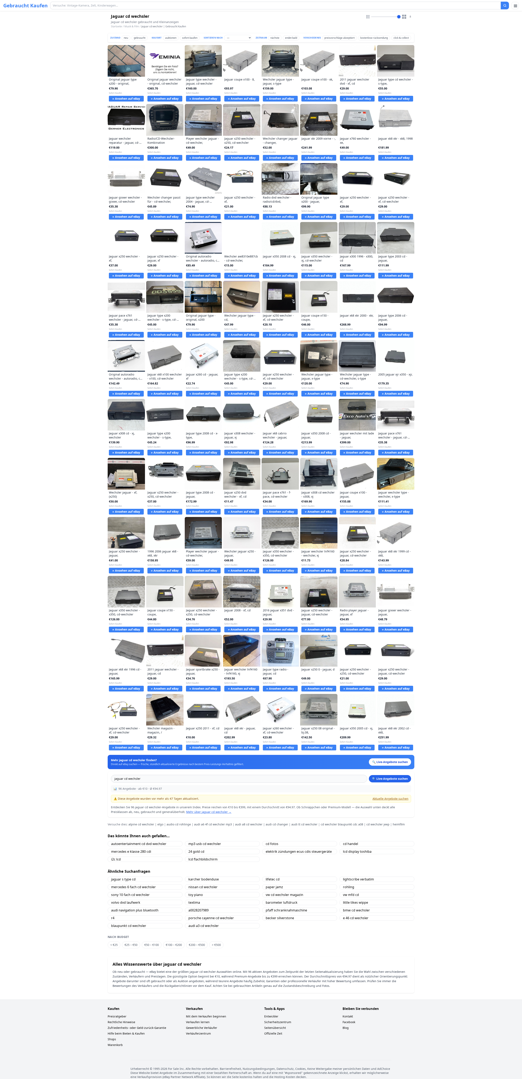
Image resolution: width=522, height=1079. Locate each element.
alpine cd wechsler (141, 824)
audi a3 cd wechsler (203, 925)
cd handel (350, 844)
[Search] (505, 5)
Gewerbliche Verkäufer (201, 1028)
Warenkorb (115, 1045)
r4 (112, 918)
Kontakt (348, 1016)
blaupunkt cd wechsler (128, 925)
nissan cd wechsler (203, 887)
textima (194, 902)
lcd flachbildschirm (203, 859)
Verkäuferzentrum (198, 1033)
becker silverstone (280, 918)
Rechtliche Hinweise (121, 1022)
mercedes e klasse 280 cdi (131, 851)
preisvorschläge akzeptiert (339, 38)
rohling (348, 887)
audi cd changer (277, 824)
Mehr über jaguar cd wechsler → (208, 812)
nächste (274, 38)
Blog (346, 1028)
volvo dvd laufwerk (125, 902)
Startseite (116, 26)
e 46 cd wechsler (355, 918)
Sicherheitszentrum (277, 1022)
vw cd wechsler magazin (284, 894)
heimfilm (399, 824)
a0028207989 (198, 910)
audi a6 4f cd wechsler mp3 (213, 824)
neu (126, 38)
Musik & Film (131, 26)
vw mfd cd (351, 894)
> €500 (216, 945)
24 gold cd (196, 851)
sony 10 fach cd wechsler (130, 894)
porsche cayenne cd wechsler (211, 918)
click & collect (401, 38)
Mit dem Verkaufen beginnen (206, 1016)
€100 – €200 (174, 945)
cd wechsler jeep (377, 824)
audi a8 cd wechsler (248, 824)
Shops (112, 1039)
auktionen (170, 38)
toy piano (195, 894)
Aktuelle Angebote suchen (390, 799)
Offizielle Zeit (273, 1033)
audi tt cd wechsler (304, 824)
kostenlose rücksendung (374, 38)
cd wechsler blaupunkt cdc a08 (342, 824)
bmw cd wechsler (356, 910)
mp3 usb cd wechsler (204, 844)
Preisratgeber (117, 1016)
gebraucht (139, 38)
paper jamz (274, 887)
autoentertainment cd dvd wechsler (138, 844)
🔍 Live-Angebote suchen (390, 779)
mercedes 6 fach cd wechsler (133, 887)
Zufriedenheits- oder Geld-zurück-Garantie (137, 1028)
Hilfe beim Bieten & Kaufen (126, 1033)
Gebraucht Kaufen (25, 5)
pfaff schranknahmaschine (286, 910)
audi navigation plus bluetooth (134, 910)
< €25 (114, 945)
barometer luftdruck (281, 902)
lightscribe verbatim (358, 879)
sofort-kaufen (189, 38)
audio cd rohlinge (179, 824)
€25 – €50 (131, 945)
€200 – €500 (197, 945)
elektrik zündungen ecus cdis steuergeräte (299, 851)
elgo (160, 824)
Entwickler (271, 1016)
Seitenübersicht (275, 1028)
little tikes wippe (355, 902)
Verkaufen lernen (198, 1022)
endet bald (291, 38)
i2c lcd (116, 859)
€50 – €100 (151, 945)
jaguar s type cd (123, 879)
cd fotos (272, 844)
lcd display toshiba (357, 851)
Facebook (349, 1022)
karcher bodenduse (203, 879)
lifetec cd (273, 879)
